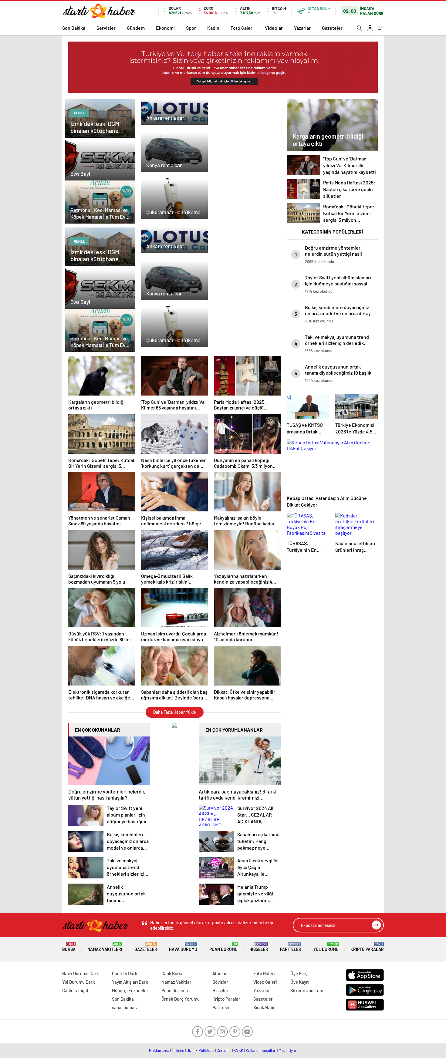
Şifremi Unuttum (306, 990)
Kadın (213, 28)
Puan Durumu (223, 947)
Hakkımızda (159, 1050)
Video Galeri (265, 982)
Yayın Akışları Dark (130, 982)
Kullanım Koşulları (261, 1050)
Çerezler (224, 1050)
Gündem (136, 28)
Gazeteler (332, 28)
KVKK (238, 1050)
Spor (191, 28)
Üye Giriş (298, 973)
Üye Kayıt (299, 982)
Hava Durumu (183, 947)
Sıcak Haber (265, 1007)
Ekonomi (165, 28)
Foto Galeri (242, 28)
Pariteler (290, 947)
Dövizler (220, 982)
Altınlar (219, 973)
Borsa (69, 947)
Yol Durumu (326, 947)
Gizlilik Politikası (200, 1050)
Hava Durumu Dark (80, 973)
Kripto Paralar (367, 947)
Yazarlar (302, 28)
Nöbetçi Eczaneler (130, 990)
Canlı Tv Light (75, 990)
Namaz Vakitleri (104, 947)
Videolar (274, 28)
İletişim (178, 1050)
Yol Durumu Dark (78, 982)
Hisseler (258, 947)
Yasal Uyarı (288, 1050)
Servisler (106, 28)
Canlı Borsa (172, 973)
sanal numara (125, 1007)
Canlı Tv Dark (124, 973)
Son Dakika (73, 28)
